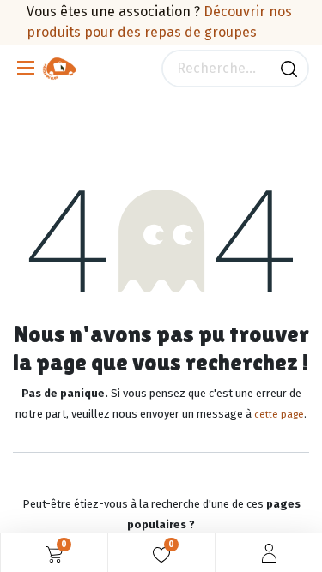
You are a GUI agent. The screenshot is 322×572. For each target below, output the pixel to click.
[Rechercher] (289, 68)
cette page (279, 414)
